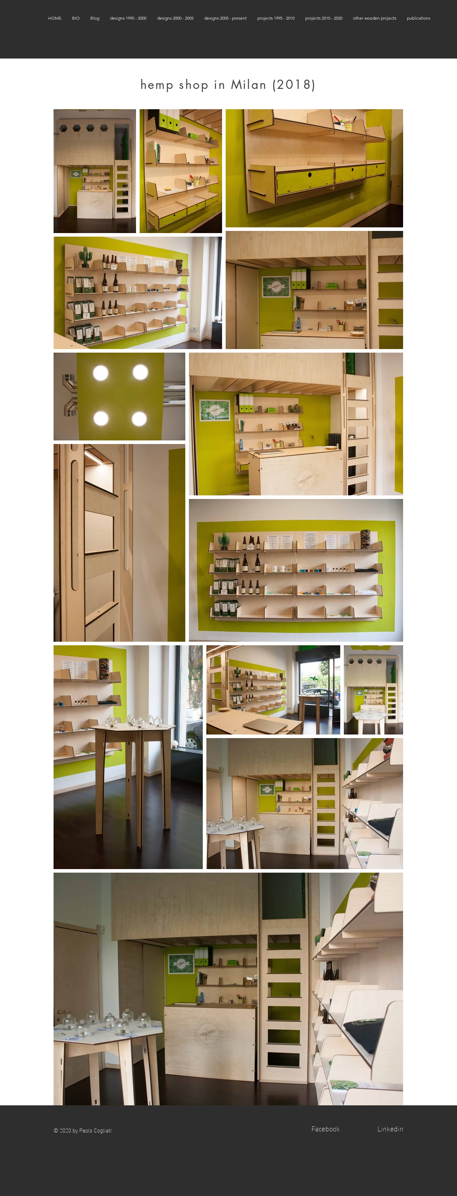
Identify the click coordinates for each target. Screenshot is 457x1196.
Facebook (325, 1127)
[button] (128, 18)
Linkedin (390, 1127)
